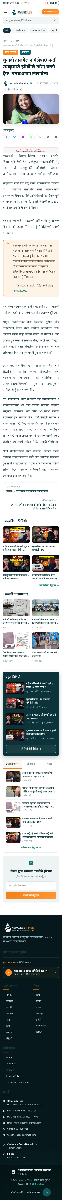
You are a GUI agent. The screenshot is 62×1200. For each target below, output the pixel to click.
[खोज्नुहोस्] (55, 20)
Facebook (6, 137)
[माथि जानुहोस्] (47, 1192)
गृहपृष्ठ (5, 41)
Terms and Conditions (17, 1083)
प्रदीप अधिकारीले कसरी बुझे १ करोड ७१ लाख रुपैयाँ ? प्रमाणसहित (16, 550)
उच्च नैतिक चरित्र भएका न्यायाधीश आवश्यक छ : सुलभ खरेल (37, 774)
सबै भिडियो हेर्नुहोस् (47, 585)
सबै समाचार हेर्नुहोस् (29, 847)
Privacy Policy (13, 1076)
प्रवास (38, 1008)
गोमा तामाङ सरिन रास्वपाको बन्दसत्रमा (44, 654)
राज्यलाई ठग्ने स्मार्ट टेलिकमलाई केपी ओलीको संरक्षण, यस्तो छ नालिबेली (37, 835)
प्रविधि (39, 1020)
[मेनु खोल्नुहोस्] (6, 12)
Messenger (22, 137)
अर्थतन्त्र (9, 1014)
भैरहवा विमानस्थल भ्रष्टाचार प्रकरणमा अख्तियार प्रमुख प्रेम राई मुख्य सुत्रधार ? (38, 789)
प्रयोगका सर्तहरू (33, 1192)
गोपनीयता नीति (17, 1192)
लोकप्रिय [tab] (31, 764)
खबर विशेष (15, 41)
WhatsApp (31, 137)
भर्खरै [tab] (49, 764)
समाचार (25, 52)
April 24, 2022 (20, 291)
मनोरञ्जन (39, 1014)
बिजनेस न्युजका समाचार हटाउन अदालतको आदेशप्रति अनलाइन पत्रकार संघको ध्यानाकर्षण (15, 658)
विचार (38, 1001)
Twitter (14, 137)
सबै (6, 30)
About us (11, 1064)
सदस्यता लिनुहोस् (31, 895)
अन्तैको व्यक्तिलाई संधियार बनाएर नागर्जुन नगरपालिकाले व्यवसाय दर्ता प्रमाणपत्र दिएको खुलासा (16, 625)
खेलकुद (9, 1033)
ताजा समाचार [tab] (12, 764)
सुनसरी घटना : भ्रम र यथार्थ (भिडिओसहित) (43, 548)
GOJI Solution (37, 1184)
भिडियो (9, 1039)
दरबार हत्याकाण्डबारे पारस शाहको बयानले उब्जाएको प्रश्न (45, 577)
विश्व (8, 1026)
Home (9, 1058)
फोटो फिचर (41, 1026)
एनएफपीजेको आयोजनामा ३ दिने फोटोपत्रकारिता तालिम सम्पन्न (44, 623)
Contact (10, 1070)
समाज (8, 1020)
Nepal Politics (38, 30)
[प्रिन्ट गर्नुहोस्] (48, 137)
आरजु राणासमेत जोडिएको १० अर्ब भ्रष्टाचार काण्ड (16, 577)
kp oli (54, 30)
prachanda (20, 30)
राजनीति (9, 1008)
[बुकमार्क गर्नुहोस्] (56, 137)
